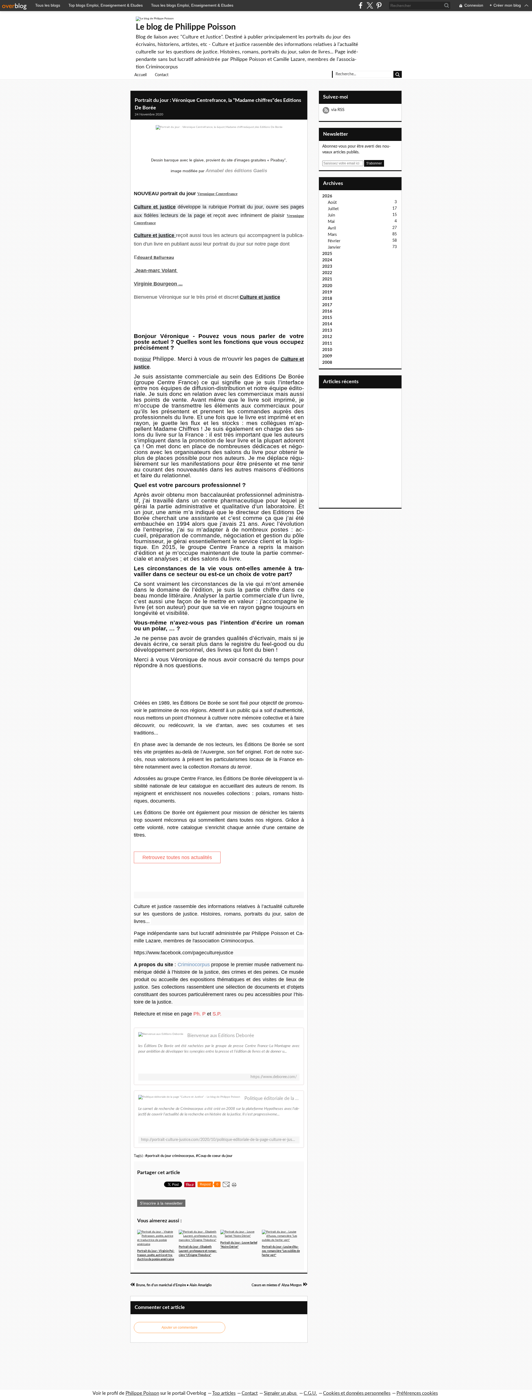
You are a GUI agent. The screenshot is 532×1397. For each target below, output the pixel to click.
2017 (327, 305)
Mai (331, 222)
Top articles (224, 1393)
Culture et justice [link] (155, 207)
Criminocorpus (194, 964)
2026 (327, 196)
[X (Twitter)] (369, 5)
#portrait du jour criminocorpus (169, 1156)
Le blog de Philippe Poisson (186, 27)
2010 (327, 350)
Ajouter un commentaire (180, 1327)
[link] (217, 194)
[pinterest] (378, 5)
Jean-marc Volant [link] (156, 270)
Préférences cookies (417, 1393)
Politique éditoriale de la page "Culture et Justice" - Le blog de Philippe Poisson (272, 1098)
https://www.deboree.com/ (273, 1077)
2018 (327, 299)
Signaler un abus (281, 1393)
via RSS (337, 110)
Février (334, 241)
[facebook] (360, 5)
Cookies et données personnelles (356, 1393)
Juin (331, 215)
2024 (327, 260)
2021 (327, 279)
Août (332, 202)
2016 (327, 311)
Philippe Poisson (142, 1393)
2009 (327, 356)
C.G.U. (310, 1393)
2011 (327, 343)
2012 (327, 337)
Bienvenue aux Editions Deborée (220, 1035)
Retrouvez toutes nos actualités (177, 857)
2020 (327, 286)
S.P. (217, 1014)
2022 (327, 273)
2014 (327, 324)
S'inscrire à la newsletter (161, 1203)
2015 (327, 318)
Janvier (334, 247)
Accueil (140, 75)
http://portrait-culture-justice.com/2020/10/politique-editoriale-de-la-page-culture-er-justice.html (219, 1140)
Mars (332, 235)
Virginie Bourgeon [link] (155, 284)
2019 (327, 292)
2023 (327, 266)
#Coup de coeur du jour (214, 1156)
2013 (327, 330)
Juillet (333, 209)
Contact (161, 75)
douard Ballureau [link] (155, 257)
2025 (327, 254)
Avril (332, 228)
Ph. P (199, 1014)
